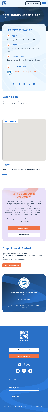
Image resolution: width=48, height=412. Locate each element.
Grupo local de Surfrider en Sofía (24, 294)
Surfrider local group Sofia (26, 72)
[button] (14, 84)
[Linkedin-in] (18, 371)
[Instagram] (24, 371)
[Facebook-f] (30, 371)
